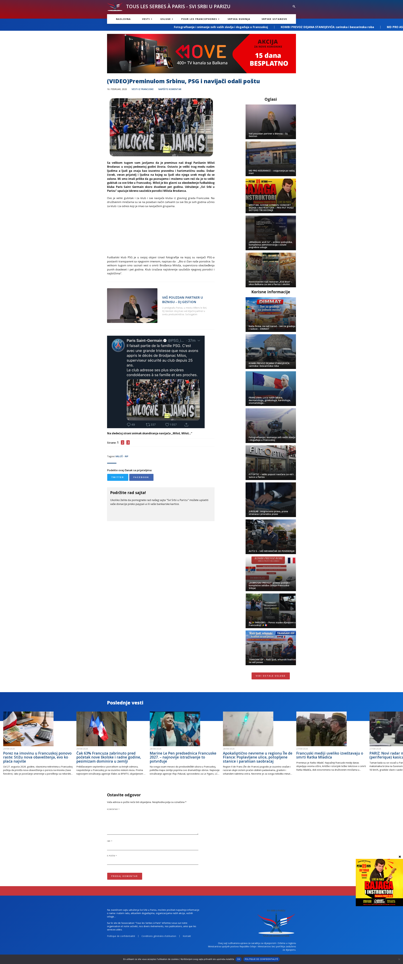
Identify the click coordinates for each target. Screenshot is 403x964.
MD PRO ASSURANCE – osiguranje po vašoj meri (317, 27)
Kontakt (187, 936)
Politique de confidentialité (121, 936)
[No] (399, 959)
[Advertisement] (161, 233)
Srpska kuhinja (239, 18)
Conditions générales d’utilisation (159, 936)
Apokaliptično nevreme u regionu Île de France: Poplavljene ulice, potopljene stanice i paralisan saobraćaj (257, 757)
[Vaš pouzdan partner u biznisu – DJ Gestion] (132, 305)
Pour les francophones (199, 18)
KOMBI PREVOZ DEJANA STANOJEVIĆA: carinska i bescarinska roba (224, 27)
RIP (126, 456)
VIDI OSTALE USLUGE (271, 676)
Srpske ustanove (274, 18)
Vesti (146, 18)
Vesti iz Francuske (143, 89)
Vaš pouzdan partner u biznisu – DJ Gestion (182, 299)
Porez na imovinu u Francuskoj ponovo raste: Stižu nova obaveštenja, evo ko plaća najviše (37, 757)
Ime (110, 841)
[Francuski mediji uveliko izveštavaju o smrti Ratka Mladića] (331, 729)
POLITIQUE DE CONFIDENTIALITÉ (261, 959)
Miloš (119, 456)
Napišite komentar (169, 89)
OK (238, 959)
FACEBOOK (141, 477)
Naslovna (123, 18)
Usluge (165, 18)
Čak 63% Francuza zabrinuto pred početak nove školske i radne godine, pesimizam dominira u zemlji (108, 757)
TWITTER (117, 477)
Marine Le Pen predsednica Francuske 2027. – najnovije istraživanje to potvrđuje (183, 757)
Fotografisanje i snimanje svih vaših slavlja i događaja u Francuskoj (118, 27)
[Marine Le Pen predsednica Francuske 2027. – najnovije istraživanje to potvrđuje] (185, 729)
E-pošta (112, 856)
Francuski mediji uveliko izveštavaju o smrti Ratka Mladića (329, 755)
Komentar (113, 809)
